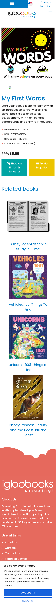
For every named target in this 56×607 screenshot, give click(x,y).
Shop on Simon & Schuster (15, 167)
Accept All (28, 592)
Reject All (28, 600)
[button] (12, 3)
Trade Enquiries (42, 165)
